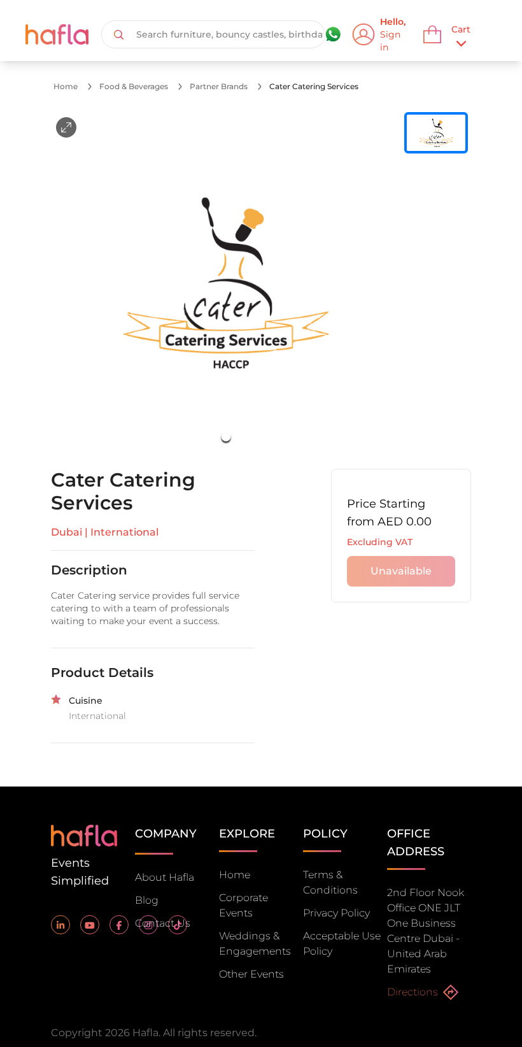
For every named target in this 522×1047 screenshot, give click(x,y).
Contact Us (162, 923)
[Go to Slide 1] (226, 436)
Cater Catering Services (313, 86)
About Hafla (164, 877)
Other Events (251, 974)
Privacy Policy (336, 913)
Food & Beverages (133, 86)
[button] (226, 282)
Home (65, 86)
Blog (147, 900)
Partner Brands (219, 86)
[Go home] (84, 835)
